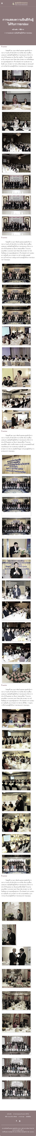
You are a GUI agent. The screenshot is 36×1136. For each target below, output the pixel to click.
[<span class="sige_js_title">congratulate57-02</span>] (16, 486)
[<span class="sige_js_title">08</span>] (16, 1068)
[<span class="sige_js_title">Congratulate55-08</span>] (16, 843)
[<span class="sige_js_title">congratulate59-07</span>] (16, 205)
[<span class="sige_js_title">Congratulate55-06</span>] (16, 802)
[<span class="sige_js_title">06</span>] (16, 1023)
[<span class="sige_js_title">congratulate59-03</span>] (16, 121)
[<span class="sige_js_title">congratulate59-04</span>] (16, 142)
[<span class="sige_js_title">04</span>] (16, 978)
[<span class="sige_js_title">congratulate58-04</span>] (16, 336)
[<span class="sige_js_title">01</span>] (16, 912)
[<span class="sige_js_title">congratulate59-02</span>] (16, 101)
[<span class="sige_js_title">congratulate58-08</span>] (16, 420)
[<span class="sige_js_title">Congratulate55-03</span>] (16, 739)
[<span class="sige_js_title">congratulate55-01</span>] (16, 864)
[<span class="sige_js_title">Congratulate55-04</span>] (16, 760)
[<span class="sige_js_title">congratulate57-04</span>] (16, 527)
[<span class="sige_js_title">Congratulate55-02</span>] (16, 719)
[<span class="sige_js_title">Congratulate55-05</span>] (16, 781)
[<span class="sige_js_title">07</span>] (16, 1045)
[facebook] (16, 1121)
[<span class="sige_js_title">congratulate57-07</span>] (16, 590)
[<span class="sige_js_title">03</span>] (16, 956)
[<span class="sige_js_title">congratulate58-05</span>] (16, 357)
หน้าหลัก (9, 1114)
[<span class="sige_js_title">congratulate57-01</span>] (16, 465)
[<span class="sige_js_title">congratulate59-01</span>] (16, 80)
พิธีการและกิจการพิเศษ (11, 1116)
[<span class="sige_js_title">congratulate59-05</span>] (16, 163)
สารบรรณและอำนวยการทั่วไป (21, 1114)
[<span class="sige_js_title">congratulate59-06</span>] (16, 184)
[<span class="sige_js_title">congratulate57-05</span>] (16, 548)
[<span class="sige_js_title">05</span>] (16, 1001)
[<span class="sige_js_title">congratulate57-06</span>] (16, 569)
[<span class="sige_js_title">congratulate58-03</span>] (16, 315)
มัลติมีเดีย (28, 1116)
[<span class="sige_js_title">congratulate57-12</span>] (16, 674)
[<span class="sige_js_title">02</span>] (9, 935)
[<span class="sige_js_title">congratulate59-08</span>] (16, 226)
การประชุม (21, 1116)
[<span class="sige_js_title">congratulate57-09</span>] (16, 632)
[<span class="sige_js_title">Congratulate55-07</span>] (16, 823)
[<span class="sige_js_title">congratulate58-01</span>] (16, 273)
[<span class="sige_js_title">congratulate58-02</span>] (16, 294)
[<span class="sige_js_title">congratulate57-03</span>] (16, 506)
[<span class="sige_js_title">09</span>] (16, 1090)
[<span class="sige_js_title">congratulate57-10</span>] (16, 653)
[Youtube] (19, 1121)
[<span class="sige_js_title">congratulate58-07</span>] (16, 399)
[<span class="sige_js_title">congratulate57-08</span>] (16, 611)
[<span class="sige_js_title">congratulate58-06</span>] (16, 378)
